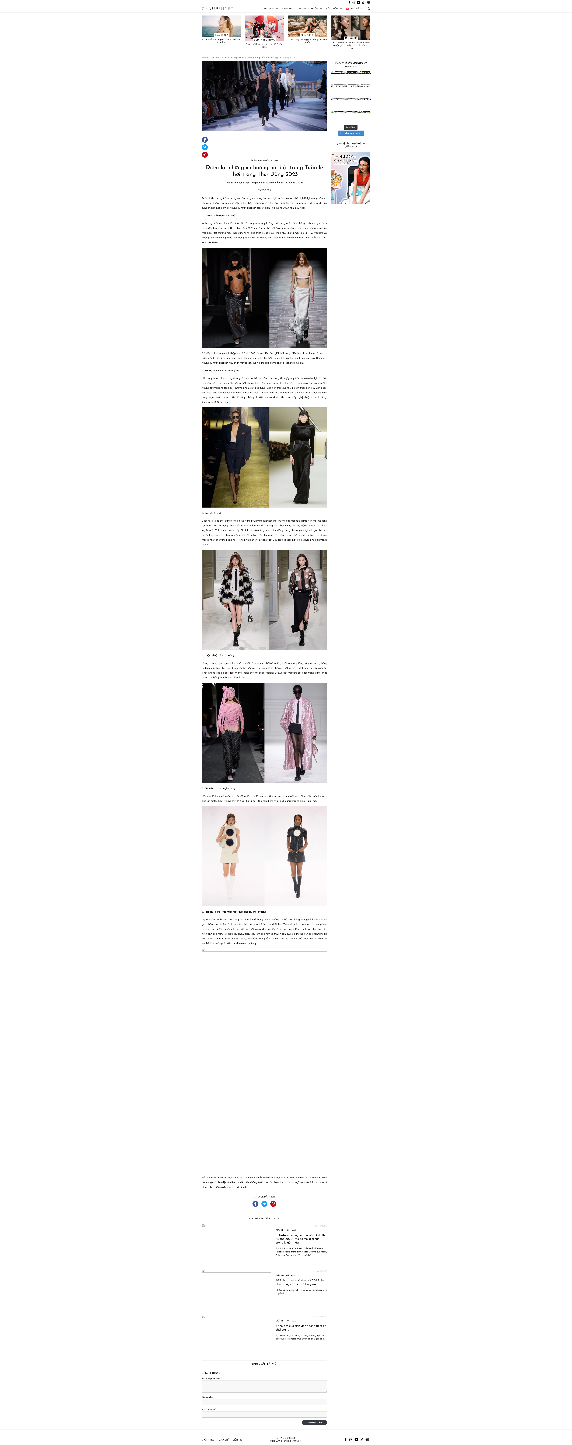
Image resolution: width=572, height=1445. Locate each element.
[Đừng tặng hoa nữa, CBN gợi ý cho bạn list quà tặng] (351, 104)
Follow (349, 62)
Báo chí (224, 1439)
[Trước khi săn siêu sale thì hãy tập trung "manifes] (364, 117)
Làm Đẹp (287, 9)
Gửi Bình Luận (314, 1422)
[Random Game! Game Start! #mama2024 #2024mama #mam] (364, 91)
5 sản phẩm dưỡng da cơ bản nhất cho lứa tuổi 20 (221, 41)
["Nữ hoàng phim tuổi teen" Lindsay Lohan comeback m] (337, 77)
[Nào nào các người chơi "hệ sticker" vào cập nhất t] (351, 91)
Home (205, 57)
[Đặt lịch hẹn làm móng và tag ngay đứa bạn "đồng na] (337, 91)
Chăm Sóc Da (221, 35)
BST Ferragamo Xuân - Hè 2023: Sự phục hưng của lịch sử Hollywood (300, 1282)
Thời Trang (268, 9)
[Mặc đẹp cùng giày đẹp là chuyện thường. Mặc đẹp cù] (337, 117)
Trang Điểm (351, 38)
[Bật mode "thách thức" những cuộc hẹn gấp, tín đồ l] (351, 117)
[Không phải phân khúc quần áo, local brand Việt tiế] (351, 77)
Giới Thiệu (208, 1439)
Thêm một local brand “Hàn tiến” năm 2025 (264, 45)
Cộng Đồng (332, 9)
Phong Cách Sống (309, 9)
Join (349, 143)
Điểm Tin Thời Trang (264, 40)
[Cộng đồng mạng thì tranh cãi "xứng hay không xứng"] (364, 104)
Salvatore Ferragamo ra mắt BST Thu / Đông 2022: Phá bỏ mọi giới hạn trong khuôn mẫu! (301, 1238)
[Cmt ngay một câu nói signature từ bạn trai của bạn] (364, 77)
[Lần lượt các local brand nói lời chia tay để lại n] (337, 104)
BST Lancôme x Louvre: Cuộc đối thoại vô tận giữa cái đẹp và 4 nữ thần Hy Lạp (351, 45)
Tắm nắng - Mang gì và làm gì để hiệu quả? (308, 41)
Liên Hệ (237, 1439)
